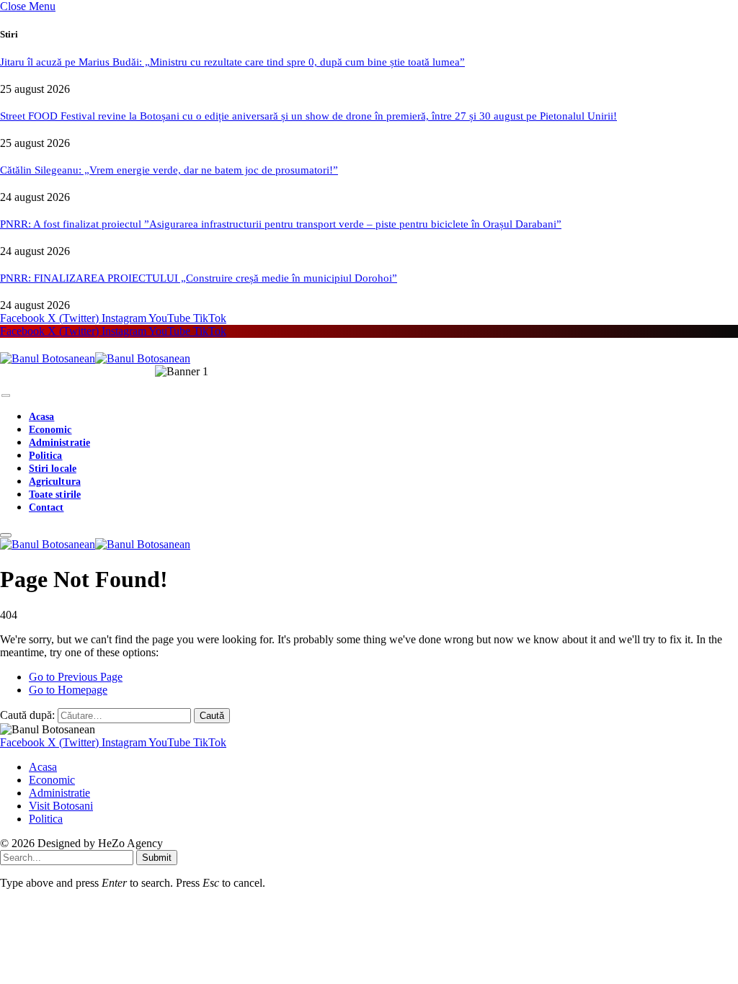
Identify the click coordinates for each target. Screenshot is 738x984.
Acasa (41, 416)
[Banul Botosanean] (95, 358)
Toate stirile (55, 494)
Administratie (59, 442)
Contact (46, 507)
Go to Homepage (68, 690)
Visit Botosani (61, 806)
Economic (50, 429)
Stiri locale (52, 468)
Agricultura (55, 481)
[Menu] (5, 396)
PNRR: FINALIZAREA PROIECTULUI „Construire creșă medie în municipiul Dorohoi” (198, 278)
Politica (46, 455)
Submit (157, 857)
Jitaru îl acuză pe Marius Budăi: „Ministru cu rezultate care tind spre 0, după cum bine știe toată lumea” (232, 62)
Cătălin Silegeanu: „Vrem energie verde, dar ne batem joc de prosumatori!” (169, 170)
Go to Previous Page (76, 677)
